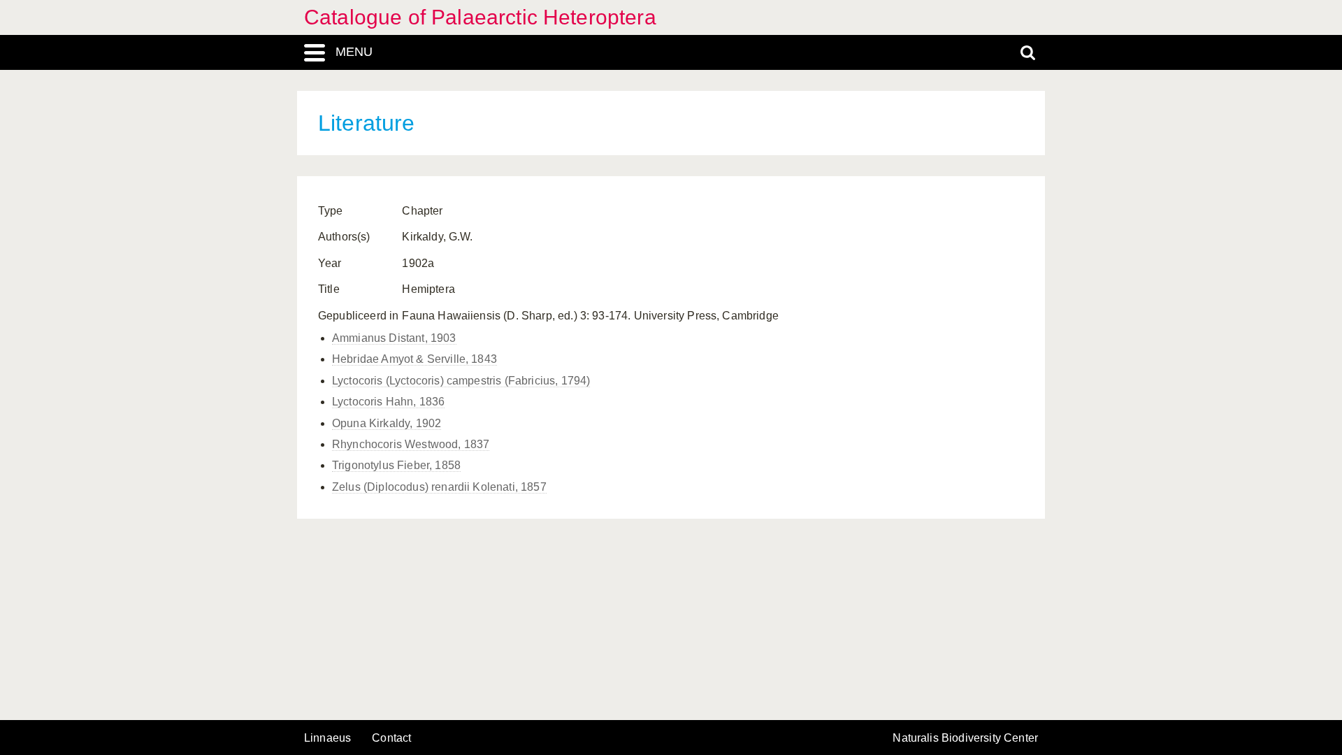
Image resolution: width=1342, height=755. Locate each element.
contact (391, 738)
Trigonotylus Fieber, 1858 (396, 465)
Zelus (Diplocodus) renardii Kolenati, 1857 (439, 487)
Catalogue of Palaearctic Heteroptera (480, 17)
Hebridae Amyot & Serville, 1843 (414, 359)
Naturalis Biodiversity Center (965, 738)
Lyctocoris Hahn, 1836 (388, 402)
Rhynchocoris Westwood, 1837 (410, 444)
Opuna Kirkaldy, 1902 (386, 423)
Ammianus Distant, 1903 (394, 338)
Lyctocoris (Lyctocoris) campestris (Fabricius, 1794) (461, 381)
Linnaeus (327, 738)
